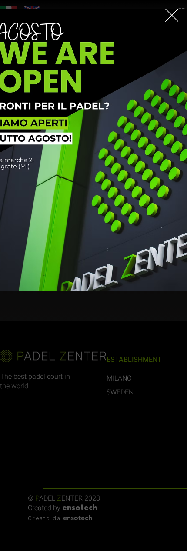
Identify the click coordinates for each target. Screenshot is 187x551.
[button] (171, 15)
